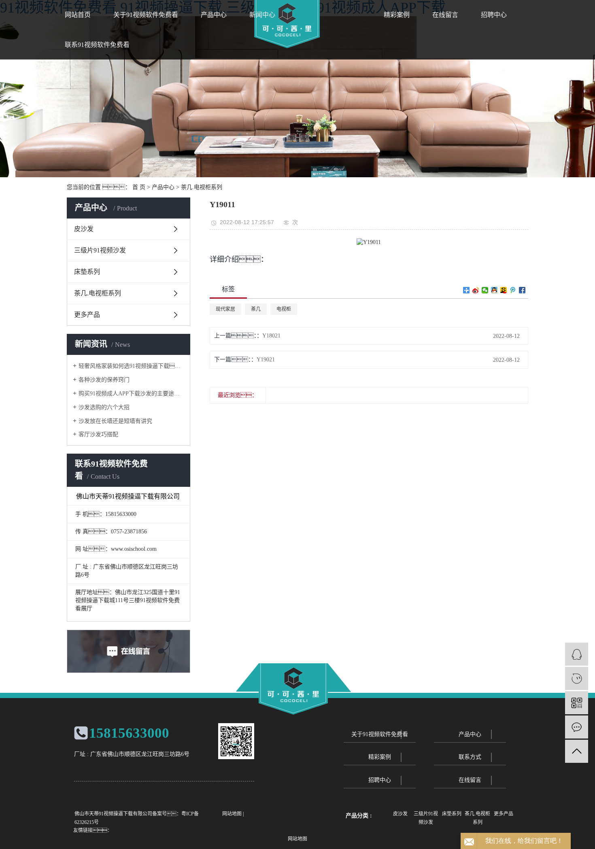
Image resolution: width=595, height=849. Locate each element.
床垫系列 (87, 271)
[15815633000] (576, 678)
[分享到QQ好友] (494, 290)
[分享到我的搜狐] (503, 290)
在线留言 (445, 14)
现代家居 (225, 309)
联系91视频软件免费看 (97, 44)
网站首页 (78, 14)
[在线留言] (576, 727)
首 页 (138, 187)
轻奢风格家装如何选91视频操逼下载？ (131, 366)
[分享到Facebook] (522, 290)
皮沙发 (84, 228)
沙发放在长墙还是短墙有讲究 (115, 421)
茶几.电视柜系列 (201, 187)
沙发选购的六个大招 (104, 407)
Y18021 (271, 336)
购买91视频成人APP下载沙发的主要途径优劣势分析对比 (131, 394)
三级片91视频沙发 (100, 250)
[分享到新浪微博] (475, 290)
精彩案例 (397, 14)
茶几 (256, 309)
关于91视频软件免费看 (145, 14)
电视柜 (283, 309)
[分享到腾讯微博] (513, 290)
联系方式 (470, 757)
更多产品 (87, 314)
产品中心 (214, 14)
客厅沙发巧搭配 (98, 434)
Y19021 (266, 360)
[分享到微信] (485, 290)
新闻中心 (262, 14)
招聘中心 (494, 14)
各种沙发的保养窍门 (104, 380)
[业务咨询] (576, 654)
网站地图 (232, 814)
